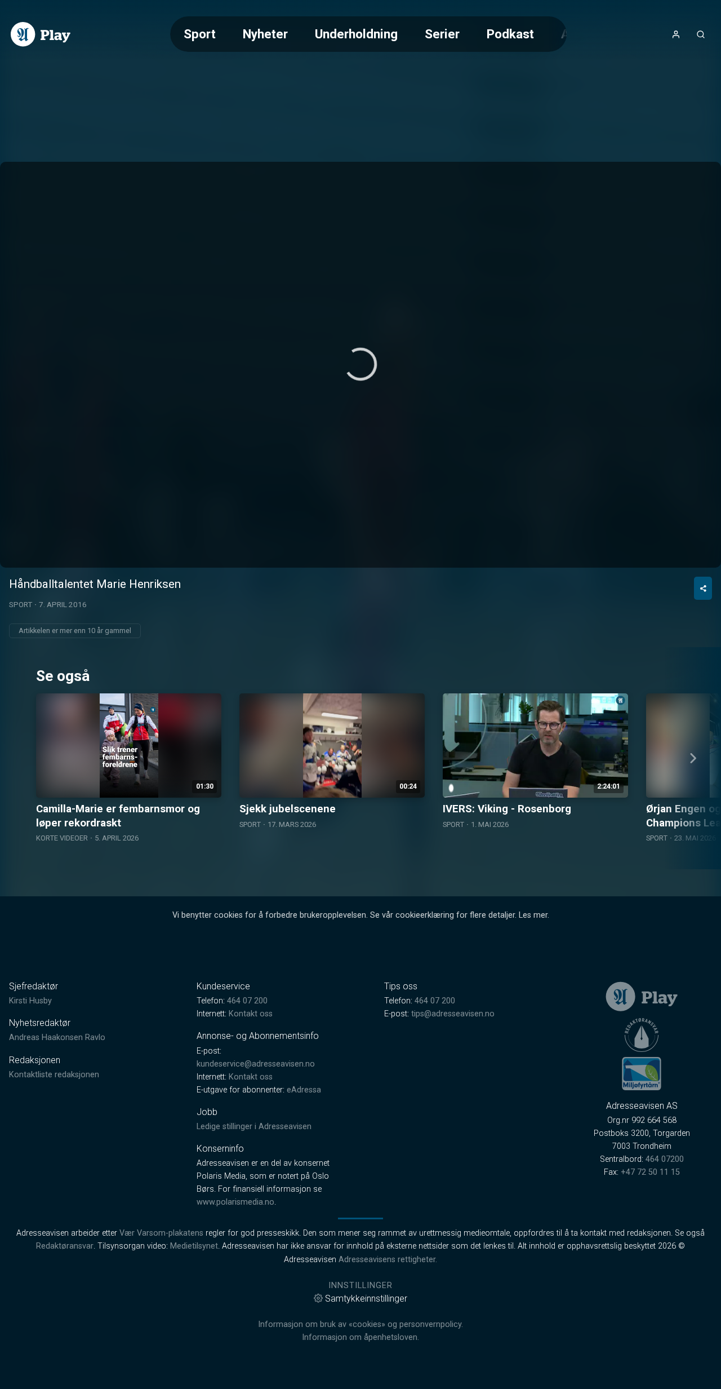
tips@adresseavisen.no (453, 1014)
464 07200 (665, 1159)
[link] (40, 34)
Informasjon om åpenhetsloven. (360, 1337)
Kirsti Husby (30, 1001)
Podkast (510, 33)
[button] (360, 364)
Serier (442, 33)
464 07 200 (247, 1001)
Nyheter (265, 33)
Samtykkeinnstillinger (366, 1298)
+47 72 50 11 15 (650, 1172)
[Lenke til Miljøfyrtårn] (641, 1073)
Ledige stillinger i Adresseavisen (254, 1126)
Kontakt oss (251, 1014)
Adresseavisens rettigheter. (388, 1259)
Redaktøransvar (65, 1246)
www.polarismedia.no (235, 1202)
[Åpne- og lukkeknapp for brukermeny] (676, 34)
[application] (360, 365)
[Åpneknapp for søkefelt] (700, 34)
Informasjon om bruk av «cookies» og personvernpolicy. (360, 1324)
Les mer (533, 915)
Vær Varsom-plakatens (161, 1233)
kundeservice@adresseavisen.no (256, 1064)
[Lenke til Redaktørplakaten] (641, 1035)
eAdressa (304, 1090)
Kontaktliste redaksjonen (54, 1075)
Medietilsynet (194, 1246)
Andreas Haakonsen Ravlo (57, 1037)
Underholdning (356, 33)
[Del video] (703, 588)
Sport (200, 33)
